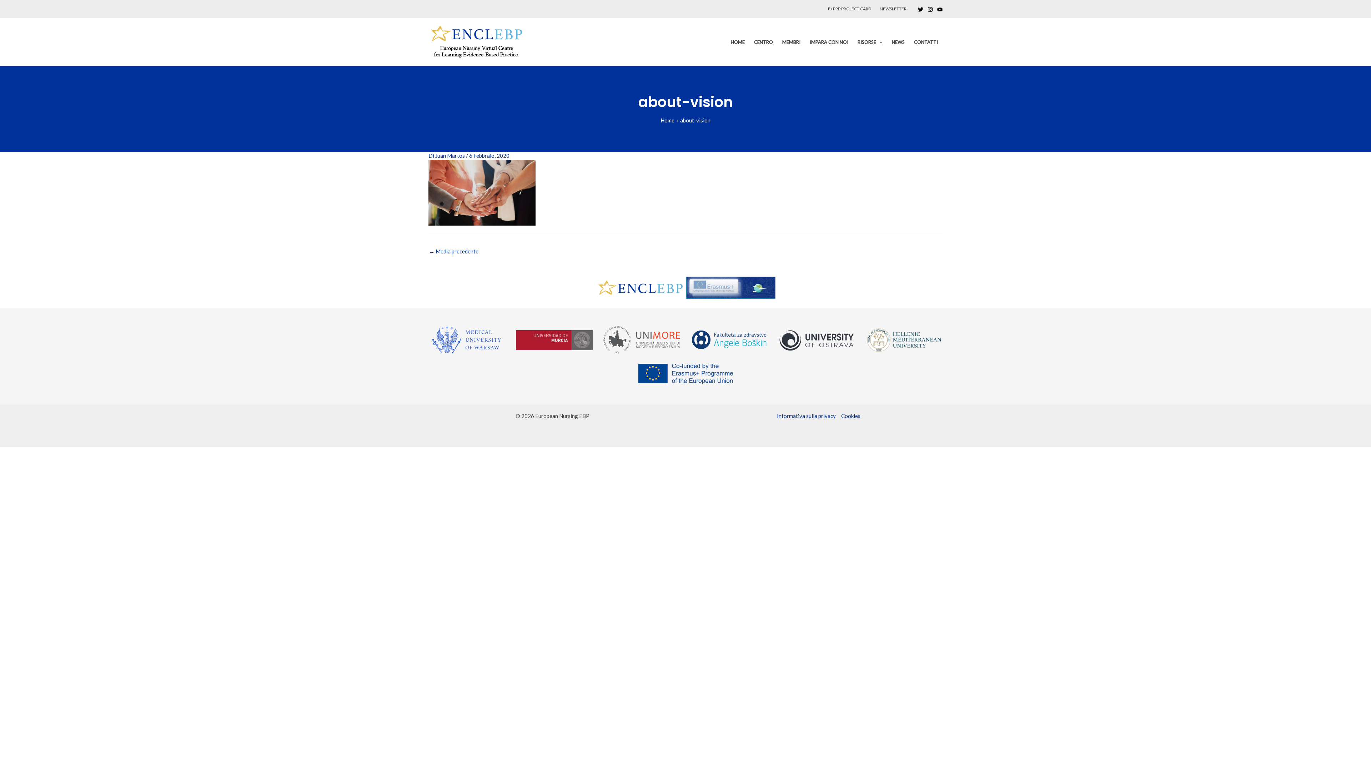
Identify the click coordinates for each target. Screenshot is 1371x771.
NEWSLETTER (893, 8)
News (898, 42)
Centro (763, 42)
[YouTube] (940, 9)
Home (738, 42)
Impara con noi (829, 42)
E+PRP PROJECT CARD (849, 8)
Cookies (850, 416)
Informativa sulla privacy (806, 416)
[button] (879, 42)
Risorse (867, 42)
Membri (791, 42)
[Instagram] (930, 9)
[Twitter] (920, 9)
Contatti (926, 42)
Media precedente (453, 251)
